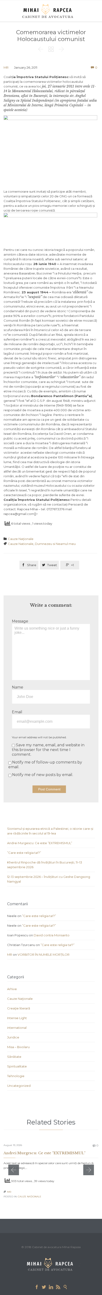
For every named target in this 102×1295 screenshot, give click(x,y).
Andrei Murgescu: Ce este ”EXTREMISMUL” (39, 843)
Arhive (12, 989)
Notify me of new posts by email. (42, 774)
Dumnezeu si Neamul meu (55, 544)
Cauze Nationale (20, 544)
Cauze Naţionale (20, 539)
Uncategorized (19, 1085)
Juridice (13, 1037)
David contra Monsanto (52, 935)
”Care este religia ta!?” (24, 853)
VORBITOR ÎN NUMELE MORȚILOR (44, 954)
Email (17, 712)
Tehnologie (15, 1076)
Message (20, 621)
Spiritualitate (17, 1066)
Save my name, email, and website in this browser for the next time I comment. (48, 750)
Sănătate (14, 1056)
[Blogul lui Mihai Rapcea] (49, 10)
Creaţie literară (18, 1008)
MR (6, 67)
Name (17, 687)
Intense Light (17, 1018)
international (17, 1027)
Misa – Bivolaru (18, 1047)
